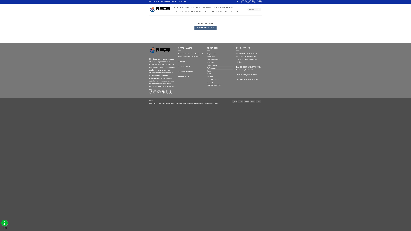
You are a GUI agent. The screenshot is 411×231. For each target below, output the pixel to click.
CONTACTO (234, 12)
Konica (187, 66)
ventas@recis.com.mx (249, 75)
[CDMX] (4, 223)
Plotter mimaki (184, 76)
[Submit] (259, 9)
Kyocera (223, 12)
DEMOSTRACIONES (226, 7)
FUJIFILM (214, 12)
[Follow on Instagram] (246, 1)
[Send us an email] (253, 1)
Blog (151, 100)
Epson (184, 61)
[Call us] (256, 1)
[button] (237, 1)
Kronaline (189, 12)
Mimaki (199, 12)
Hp (180, 61)
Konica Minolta (186, 7)
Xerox (181, 66)
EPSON (215, 7)
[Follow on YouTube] (260, 1)
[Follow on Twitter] (249, 1)
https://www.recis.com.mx (249, 80)
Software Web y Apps (211, 103)
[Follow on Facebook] (242, 1)
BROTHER (206, 7)
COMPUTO (178, 12)
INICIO (176, 7)
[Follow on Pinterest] (166, 92)
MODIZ (207, 12)
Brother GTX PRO (186, 71)
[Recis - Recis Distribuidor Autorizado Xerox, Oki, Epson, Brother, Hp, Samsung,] (160, 9)
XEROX (197, 7)
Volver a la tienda (205, 28)
